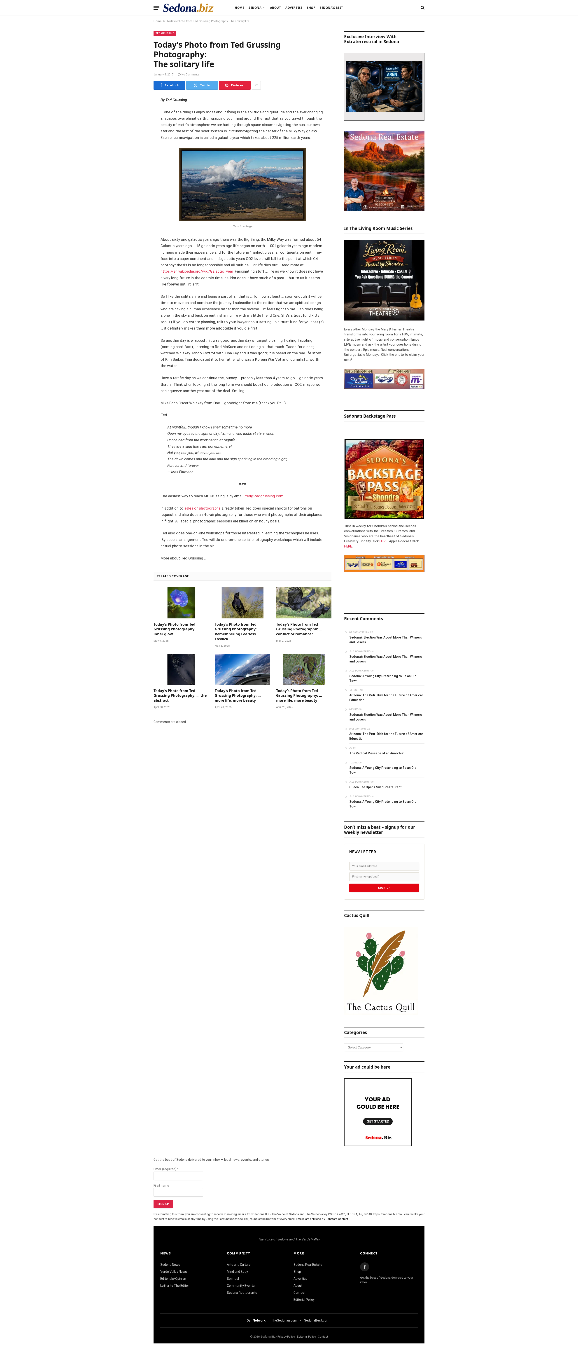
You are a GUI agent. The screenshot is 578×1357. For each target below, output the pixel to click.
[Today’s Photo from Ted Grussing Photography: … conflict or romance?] (303, 602)
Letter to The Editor (174, 1285)
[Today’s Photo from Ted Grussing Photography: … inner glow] (181, 602)
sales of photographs (202, 508)
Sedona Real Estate (308, 1264)
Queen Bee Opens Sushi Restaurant (375, 787)
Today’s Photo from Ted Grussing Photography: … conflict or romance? (299, 629)
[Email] (137, 157)
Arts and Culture (239, 1264)
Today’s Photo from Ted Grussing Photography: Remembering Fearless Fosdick (236, 631)
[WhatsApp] (137, 180)
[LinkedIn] (137, 134)
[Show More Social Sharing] (256, 85)
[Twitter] (137, 123)
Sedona (255, 8)
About (275, 8)
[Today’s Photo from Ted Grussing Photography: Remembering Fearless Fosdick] (242, 602)
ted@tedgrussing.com (264, 496)
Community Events (241, 1285)
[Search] (422, 8)
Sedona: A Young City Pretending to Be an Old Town (383, 678)
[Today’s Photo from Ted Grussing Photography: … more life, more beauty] (242, 669)
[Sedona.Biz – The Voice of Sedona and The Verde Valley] (188, 7)
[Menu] (156, 8)
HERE (383, 541)
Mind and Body (237, 1271)
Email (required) (166, 1169)
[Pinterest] (137, 146)
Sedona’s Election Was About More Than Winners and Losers (385, 640)
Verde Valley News (173, 1271)
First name (161, 1185)
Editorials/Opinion (173, 1278)
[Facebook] (137, 111)
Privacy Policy (286, 1336)
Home (239, 8)
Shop (311, 8)
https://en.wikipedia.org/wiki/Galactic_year (197, 271)
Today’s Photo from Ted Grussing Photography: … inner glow (177, 629)
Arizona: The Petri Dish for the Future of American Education (386, 697)
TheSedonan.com (284, 1320)
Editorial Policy (304, 1299)
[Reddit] (137, 169)
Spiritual (233, 1278)
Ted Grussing (165, 33)
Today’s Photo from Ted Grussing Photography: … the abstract (180, 695)
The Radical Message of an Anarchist (377, 753)
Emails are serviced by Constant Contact (322, 1219)
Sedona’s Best (331, 8)
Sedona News (170, 1264)
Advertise (293, 8)
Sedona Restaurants (242, 1292)
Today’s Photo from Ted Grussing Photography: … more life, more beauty (238, 695)
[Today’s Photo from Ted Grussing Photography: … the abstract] (181, 669)
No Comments (190, 74)
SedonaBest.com (316, 1320)
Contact (299, 1292)
